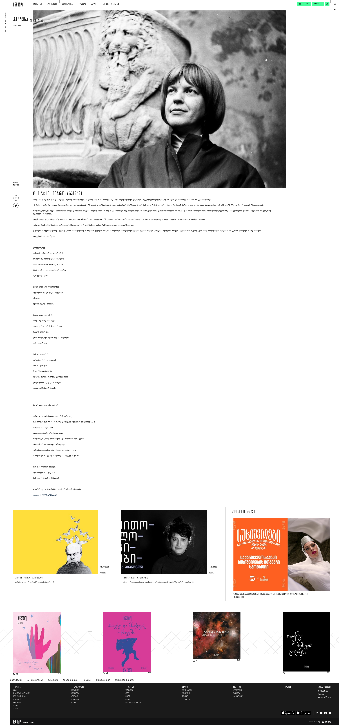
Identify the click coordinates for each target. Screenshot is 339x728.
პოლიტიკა (75, 696)
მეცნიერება (75, 693)
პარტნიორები (53, 680)
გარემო (74, 703)
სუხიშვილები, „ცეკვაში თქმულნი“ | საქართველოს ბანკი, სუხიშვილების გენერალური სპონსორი (270, 594)
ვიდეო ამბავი (187, 690)
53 (17, 674)
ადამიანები (52, 4)
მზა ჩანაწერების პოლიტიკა (124, 680)
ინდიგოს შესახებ (16, 680)
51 (197, 660)
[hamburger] (6, 3)
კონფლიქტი (75, 699)
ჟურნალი (237, 687)
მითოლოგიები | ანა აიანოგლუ (135, 578)
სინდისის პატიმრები (111, 4)
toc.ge (321, 694)
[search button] (335, 9)
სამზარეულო (17, 706)
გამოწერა (318, 4)
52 (107, 673)
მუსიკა (128, 699)
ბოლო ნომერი (237, 690)
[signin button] (327, 4)
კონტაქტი (87, 680)
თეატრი (128, 696)
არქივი (288, 687)
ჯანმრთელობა (17, 699)
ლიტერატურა (36, 21)
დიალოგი (185, 696)
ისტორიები (37, 4)
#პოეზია (16, 185)
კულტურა (82, 4)
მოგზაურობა (17, 703)
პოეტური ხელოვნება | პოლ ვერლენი (29, 578)
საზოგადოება (67, 4)
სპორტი (15, 709)
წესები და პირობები (103, 680)
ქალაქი (94, 4)
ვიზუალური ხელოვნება (133, 703)
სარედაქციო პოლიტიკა (35, 680)
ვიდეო (185, 687)
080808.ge (323, 691)
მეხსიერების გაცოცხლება (21, 693)
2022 (328, 672)
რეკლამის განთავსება (70, 680)
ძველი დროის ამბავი (19, 696)
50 (286, 673)
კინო (127, 693)
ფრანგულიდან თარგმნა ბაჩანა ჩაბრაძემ (34, 582)
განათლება (75, 690)
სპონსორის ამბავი (243, 512)
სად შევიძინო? (238, 696)
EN (335, 4)
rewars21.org (324, 697)
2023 (59, 674)
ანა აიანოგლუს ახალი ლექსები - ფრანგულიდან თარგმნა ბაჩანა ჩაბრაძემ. (158, 582)
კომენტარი (186, 699)
